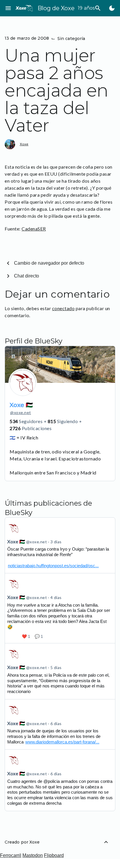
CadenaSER (34, 228)
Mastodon (32, 855)
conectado (63, 308)
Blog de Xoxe (56, 8)
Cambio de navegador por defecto (49, 263)
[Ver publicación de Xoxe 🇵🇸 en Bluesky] (60, 545)
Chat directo (26, 275)
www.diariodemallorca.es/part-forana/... (62, 741)
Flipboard (54, 855)
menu (8, 8)
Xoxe (24, 144)
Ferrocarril (10, 855)
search (97, 8)
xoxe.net (20, 412)
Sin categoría (71, 38)
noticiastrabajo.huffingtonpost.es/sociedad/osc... (53, 565)
